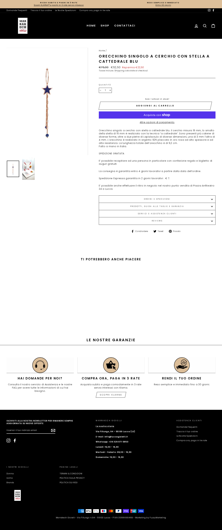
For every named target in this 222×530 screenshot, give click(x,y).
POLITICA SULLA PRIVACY (72, 478)
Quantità (105, 85)
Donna (10, 473)
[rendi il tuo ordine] (181, 365)
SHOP (105, 25)
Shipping (119, 70)
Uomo (10, 478)
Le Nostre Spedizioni (65, 10)
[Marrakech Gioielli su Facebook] (15, 440)
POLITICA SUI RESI (69, 482)
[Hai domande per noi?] (40, 365)
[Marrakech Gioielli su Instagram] (8, 440)
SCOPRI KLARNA (111, 394)
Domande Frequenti (17, 10)
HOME (91, 25)
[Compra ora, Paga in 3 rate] (111, 365)
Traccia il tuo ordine (41, 10)
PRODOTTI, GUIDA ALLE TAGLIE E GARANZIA (157, 206)
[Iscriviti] (53, 430)
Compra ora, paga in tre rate (94, 10)
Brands (10, 482)
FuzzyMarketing (158, 517)
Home (102, 50)
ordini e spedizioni (157, 199)
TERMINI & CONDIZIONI (71, 473)
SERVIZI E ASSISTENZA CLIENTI (157, 213)
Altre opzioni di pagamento (157, 122)
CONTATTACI (124, 25)
